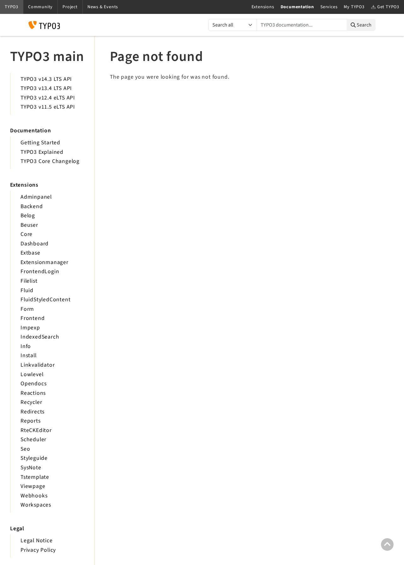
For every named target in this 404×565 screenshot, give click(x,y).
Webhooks (34, 496)
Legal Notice (37, 540)
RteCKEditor (36, 430)
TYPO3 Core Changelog (50, 161)
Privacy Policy (38, 550)
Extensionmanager (44, 262)
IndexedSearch (40, 337)
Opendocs (33, 384)
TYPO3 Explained (42, 152)
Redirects (33, 412)
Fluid (27, 290)
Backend (32, 206)
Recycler (31, 402)
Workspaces (36, 505)
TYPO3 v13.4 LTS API (46, 88)
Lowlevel (32, 374)
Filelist (29, 281)
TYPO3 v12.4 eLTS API (48, 98)
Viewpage (33, 486)
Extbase (30, 253)
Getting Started (40, 143)
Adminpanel (36, 197)
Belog (28, 215)
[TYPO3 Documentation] (44, 25)
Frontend (33, 318)
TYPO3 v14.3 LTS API (46, 79)
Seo (25, 449)
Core (27, 234)
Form (27, 309)
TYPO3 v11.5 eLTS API (48, 107)
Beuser (29, 225)
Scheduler (33, 439)
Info (26, 346)
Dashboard (35, 244)
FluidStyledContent (45, 300)
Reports (31, 421)
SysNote (31, 468)
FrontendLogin (40, 271)
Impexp (30, 328)
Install (29, 355)
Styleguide (34, 458)
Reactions (33, 393)
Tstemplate (35, 477)
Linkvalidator (38, 365)
